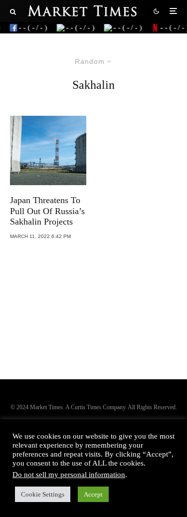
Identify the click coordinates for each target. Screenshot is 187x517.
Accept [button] (93, 494)
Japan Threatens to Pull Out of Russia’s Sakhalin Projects (47, 211)
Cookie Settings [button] (42, 494)
